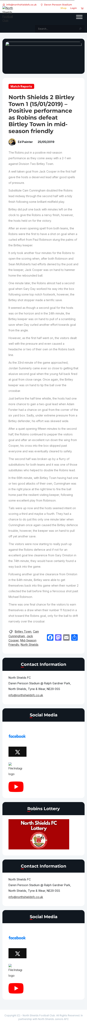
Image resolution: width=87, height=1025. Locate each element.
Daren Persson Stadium (58, 4)
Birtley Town (23, 631)
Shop (63, 8)
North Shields (29, 644)
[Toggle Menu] (79, 17)
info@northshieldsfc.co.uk (21, 4)
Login (73, 8)
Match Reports (21, 86)
